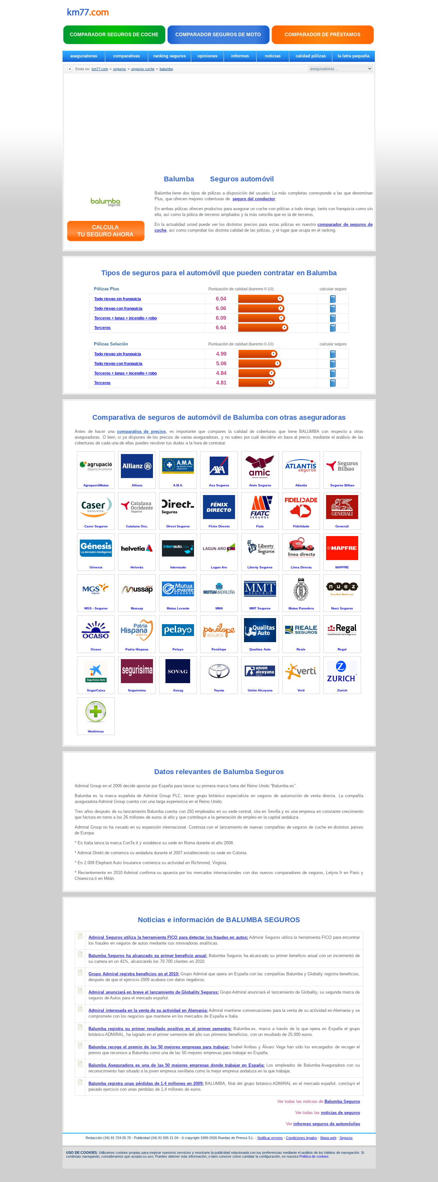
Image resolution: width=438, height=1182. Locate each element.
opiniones (207, 56)
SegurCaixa (96, 690)
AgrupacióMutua (96, 485)
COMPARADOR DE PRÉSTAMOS (322, 34)
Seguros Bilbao (342, 485)
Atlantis (301, 485)
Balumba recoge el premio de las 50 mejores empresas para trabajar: (158, 1047)
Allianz (137, 485)
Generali (342, 526)
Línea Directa (301, 567)
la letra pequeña (353, 56)
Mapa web (328, 1138)
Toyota (219, 690)
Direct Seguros (178, 526)
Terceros (102, 328)
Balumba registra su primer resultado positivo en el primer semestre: (160, 1028)
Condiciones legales (301, 1138)
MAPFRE (342, 567)
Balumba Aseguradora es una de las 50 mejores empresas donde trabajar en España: (176, 1065)
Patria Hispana (136, 649)
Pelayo (178, 649)
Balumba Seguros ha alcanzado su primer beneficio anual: (147, 955)
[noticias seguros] (88, 14)
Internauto (178, 567)
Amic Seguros (260, 485)
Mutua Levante (178, 608)
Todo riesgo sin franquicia (117, 299)
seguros (119, 69)
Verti (301, 690)
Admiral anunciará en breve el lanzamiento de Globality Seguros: (153, 992)
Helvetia (137, 567)
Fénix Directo (219, 526)
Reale (301, 649)
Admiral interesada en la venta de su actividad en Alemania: (147, 1010)
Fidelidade (301, 526)
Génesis (96, 567)
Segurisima (137, 690)
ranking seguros (169, 56)
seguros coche (143, 69)
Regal (342, 649)
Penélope (219, 649)
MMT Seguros (260, 608)
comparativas (126, 56)
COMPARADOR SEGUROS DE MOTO (218, 34)
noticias (273, 56)
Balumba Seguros (342, 1101)
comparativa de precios (141, 431)
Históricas (96, 731)
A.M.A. (178, 485)
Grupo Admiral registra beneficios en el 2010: (133, 973)
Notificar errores (270, 1138)
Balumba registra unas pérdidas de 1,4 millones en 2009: (145, 1083)
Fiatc (260, 526)
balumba (166, 69)
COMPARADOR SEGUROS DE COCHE (114, 34)
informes (240, 56)
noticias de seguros (340, 1112)
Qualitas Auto (260, 649)
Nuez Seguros (342, 608)
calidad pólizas (311, 56)
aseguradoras (83, 56)
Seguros (346, 1138)
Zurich (342, 690)
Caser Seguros (96, 526)
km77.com (100, 69)
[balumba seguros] (106, 213)
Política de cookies (314, 1156)
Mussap (137, 608)
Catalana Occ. (137, 526)
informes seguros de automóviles (326, 1123)
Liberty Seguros (260, 567)
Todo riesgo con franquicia (118, 308)
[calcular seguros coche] (106, 242)
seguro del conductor (253, 198)
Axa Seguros (219, 485)
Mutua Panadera (301, 608)
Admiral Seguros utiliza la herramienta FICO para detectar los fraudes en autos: (168, 937)
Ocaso (96, 649)
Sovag (178, 690)
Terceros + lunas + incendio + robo (125, 318)
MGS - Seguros (96, 608)
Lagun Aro (219, 567)
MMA (219, 608)
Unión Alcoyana (260, 690)
